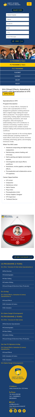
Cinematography (8, 275)
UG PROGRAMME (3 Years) (17, 61)
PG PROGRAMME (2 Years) (17, 65)
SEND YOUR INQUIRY (22, 257)
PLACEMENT (17, 72)
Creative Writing (8, 282)
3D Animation (8, 308)
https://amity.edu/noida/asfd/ (17, 406)
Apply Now (8, 94)
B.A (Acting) (5, 291)
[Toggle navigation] (29, 4)
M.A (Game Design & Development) (12, 363)
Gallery (17, 80)
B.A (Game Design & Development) (12, 313)
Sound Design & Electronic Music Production (16, 286)
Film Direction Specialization (12, 324)
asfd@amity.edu (14, 404)
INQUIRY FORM (17, 10)
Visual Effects (8, 300)
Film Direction (8, 271)
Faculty (17, 83)
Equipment (18, 76)
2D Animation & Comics (10, 304)
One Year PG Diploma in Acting (10, 344)
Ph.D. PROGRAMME (17, 68)
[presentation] (3, 233)
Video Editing (7, 278)
